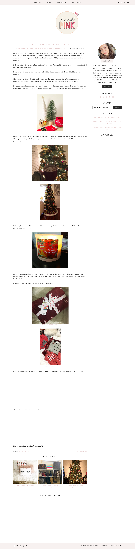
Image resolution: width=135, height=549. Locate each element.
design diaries (49, 48)
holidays (58, 48)
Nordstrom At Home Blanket (50, 324)
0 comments (83, 451)
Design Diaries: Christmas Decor (50, 44)
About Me (37, 2)
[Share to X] (20, 451)
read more (107, 87)
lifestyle (65, 48)
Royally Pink (96, 545)
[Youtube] (128, 2)
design (40, 48)
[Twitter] (119, 2)
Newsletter (61, 2)
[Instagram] (122, 2)
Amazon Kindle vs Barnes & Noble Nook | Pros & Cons (107, 122)
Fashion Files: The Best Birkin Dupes (107, 117)
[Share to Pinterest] (26, 451)
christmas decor (32, 48)
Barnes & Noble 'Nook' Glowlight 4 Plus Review (107, 128)
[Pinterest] (125, 2)
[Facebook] (100, 97)
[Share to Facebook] (22, 451)
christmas (21, 48)
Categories (76, 2)
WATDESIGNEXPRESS (115, 545)
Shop (49, 2)
